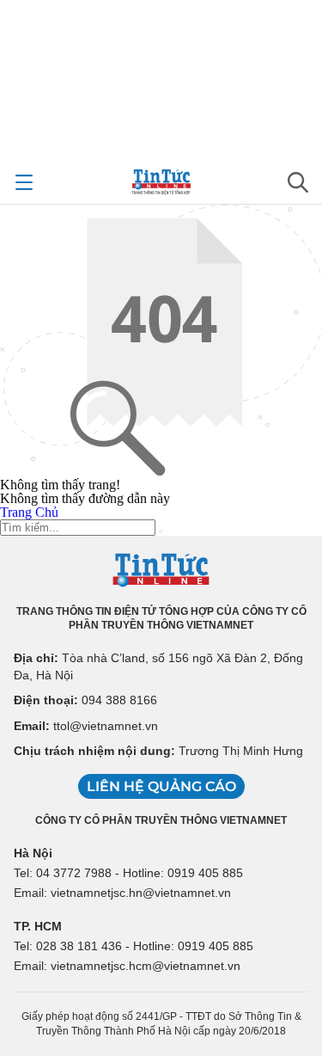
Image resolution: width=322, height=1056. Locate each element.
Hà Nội (33, 853)
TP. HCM (38, 926)
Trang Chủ (29, 512)
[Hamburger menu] (24, 182)
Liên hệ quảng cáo (161, 786)
